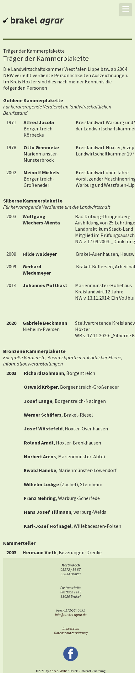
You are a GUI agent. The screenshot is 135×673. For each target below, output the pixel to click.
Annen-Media (59, 671)
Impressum (70, 628)
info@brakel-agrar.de (71, 615)
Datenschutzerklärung (71, 633)
